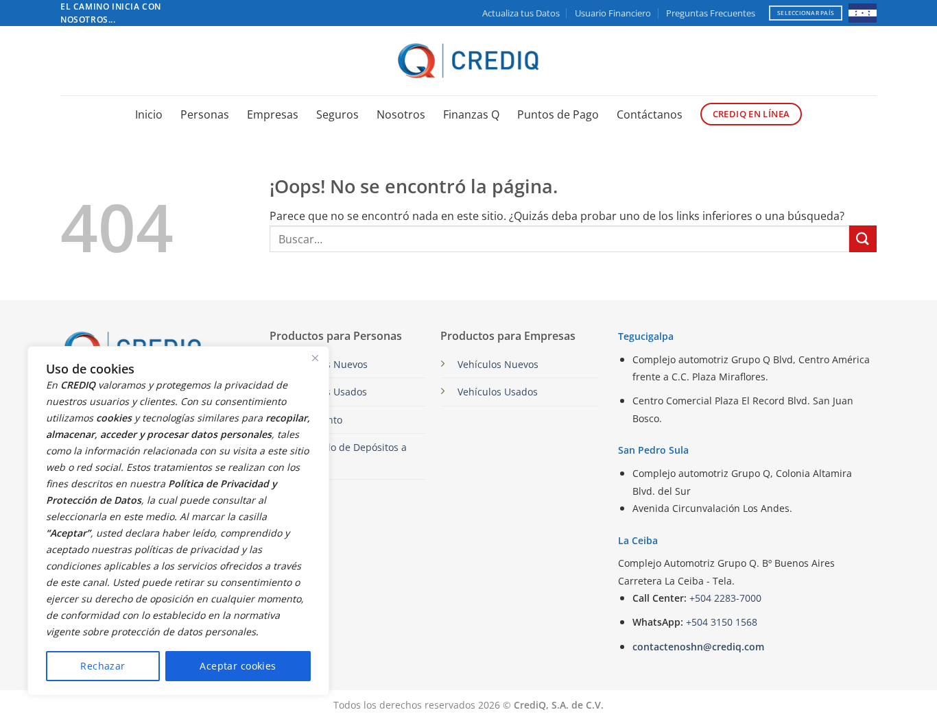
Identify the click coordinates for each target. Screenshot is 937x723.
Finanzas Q (471, 114)
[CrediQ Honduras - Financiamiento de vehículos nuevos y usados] (469, 60)
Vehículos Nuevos (498, 364)
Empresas (272, 114)
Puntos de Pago (558, 114)
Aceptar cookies (238, 665)
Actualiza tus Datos (521, 13)
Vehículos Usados (498, 391)
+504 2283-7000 (725, 597)
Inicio (149, 114)
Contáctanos (650, 114)
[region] (178, 521)
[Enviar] (863, 238)
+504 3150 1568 (721, 621)
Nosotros (401, 114)
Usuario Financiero (613, 13)
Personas (204, 114)
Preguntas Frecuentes (710, 13)
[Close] (315, 358)
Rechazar (102, 665)
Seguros (337, 114)
